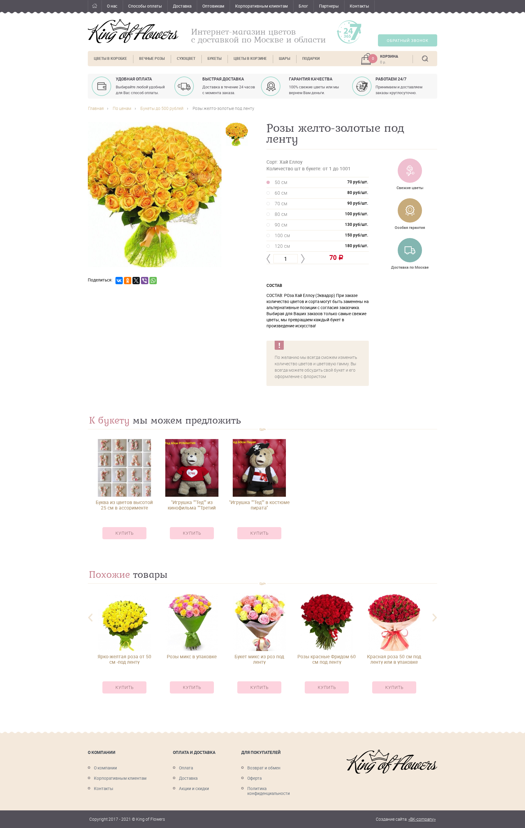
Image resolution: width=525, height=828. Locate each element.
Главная (94, 7)
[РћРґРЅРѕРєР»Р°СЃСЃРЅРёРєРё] (127, 280)
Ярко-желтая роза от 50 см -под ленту (124, 659)
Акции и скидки (194, 788)
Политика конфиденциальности (268, 791)
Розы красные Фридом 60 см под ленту (326, 659)
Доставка (182, 6)
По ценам (122, 108)
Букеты (214, 58)
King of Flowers (133, 31)
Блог (303, 6)
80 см (321, 214)
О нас (112, 6)
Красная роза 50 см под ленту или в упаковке (394, 659)
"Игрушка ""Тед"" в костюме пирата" (259, 505)
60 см (321, 192)
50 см (321, 182)
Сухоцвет (186, 58)
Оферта (254, 778)
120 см (321, 246)
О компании (105, 768)
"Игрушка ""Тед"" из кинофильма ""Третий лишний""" (192, 505)
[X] (136, 280)
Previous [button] (90, 618)
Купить (124, 533)
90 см (321, 224)
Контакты (359, 6)
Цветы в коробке (110, 58)
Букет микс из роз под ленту (259, 659)
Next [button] (434, 618)
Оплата (186, 768)
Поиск (425, 58)
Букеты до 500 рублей (162, 108)
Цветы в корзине (250, 58)
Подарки (311, 58)
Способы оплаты (145, 6)
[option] (124, 494)
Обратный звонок (407, 40)
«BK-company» (422, 819)
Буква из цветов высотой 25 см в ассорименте (124, 505)
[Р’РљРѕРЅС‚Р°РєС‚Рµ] (119, 280)
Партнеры (329, 6)
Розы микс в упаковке (192, 657)
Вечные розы (152, 58)
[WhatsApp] (153, 280)
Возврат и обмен (263, 768)
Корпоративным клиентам (261, 6)
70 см (321, 203)
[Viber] (144, 280)
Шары (284, 58)
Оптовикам (213, 6)
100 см (321, 235)
